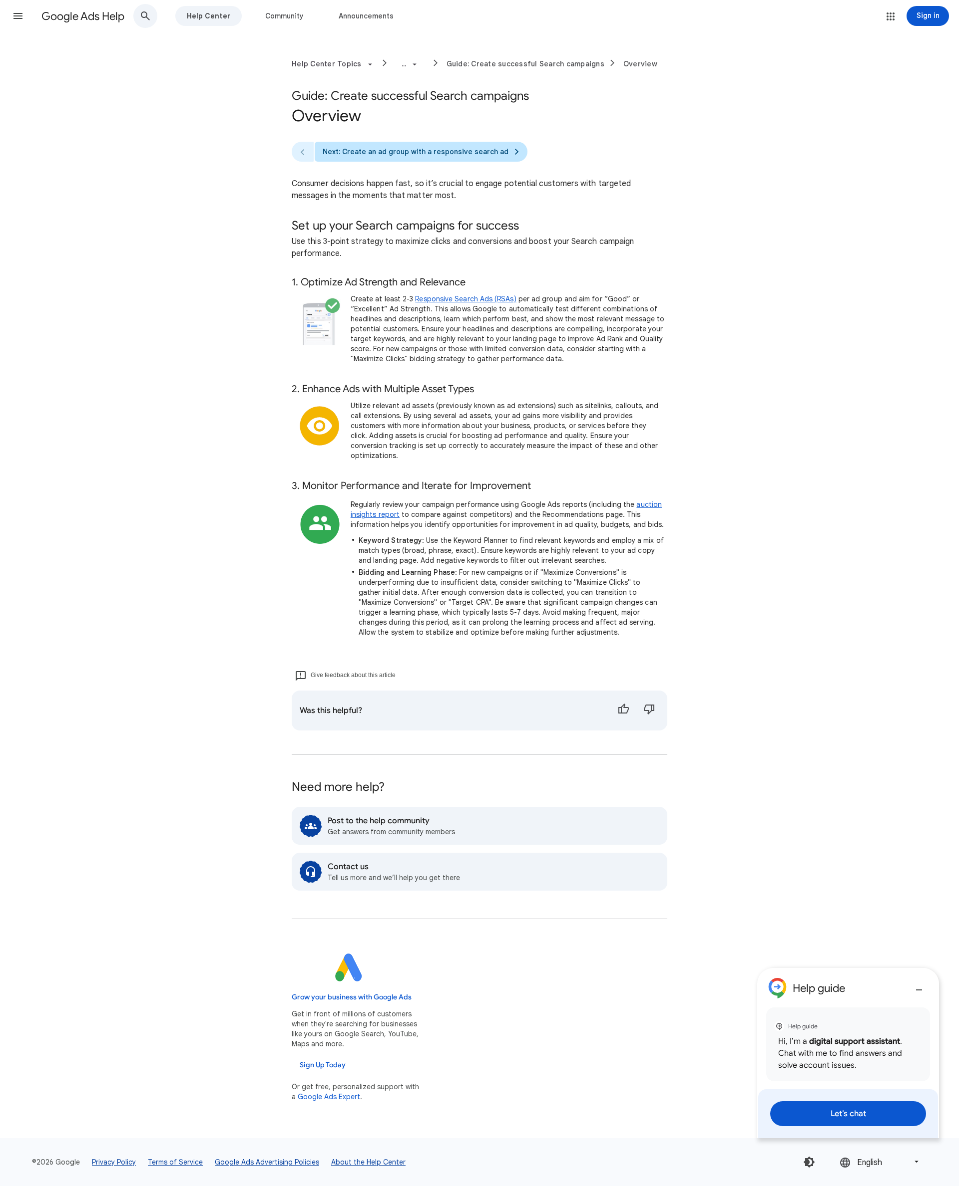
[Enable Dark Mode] (809, 1162)
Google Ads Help (82, 16)
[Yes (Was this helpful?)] (623, 710)
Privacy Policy (114, 1162)
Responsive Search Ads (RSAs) (465, 298)
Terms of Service (175, 1162)
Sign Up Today (323, 1065)
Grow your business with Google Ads (352, 997)
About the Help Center (368, 1162)
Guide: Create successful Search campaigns (525, 63)
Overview (640, 63)
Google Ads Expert (329, 1096)
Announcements (366, 15)
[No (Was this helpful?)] (649, 710)
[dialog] (848, 1053)
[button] (18, 16)
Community (284, 15)
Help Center (208, 15)
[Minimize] (919, 986)
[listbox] (880, 1162)
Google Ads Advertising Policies (267, 1162)
